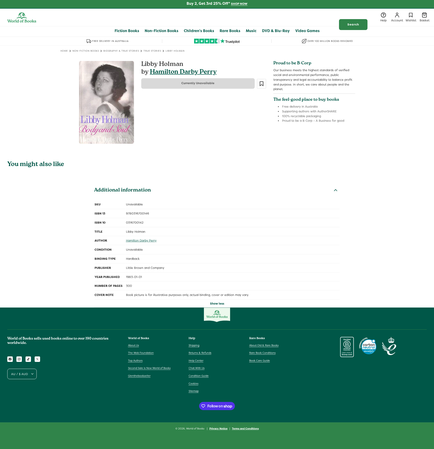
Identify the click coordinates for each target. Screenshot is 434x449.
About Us (133, 345)
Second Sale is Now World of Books (149, 368)
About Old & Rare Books (264, 345)
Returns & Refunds (200, 352)
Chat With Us (197, 368)
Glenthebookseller (139, 375)
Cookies (193, 383)
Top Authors (135, 360)
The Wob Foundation (141, 352)
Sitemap (194, 391)
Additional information (122, 190)
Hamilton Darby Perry (183, 72)
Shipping (194, 345)
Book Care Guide (259, 360)
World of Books (195, 428)
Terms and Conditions (245, 428)
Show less (217, 303)
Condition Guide (199, 375)
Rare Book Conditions (262, 352)
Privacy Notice (218, 428)
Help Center (196, 360)
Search (353, 24)
